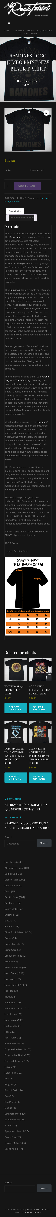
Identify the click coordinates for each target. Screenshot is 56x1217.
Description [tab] (15, 211)
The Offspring (22, 380)
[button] (46, 113)
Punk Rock (15, 201)
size (8, 169)
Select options (15, 708)
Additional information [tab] (21, 217)
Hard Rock (17, 31)
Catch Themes (33, 1212)
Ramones (14, 237)
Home (6, 31)
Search (8, 837)
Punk (6, 201)
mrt (29, 85)
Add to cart (27, 185)
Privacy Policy (35, 1209)
